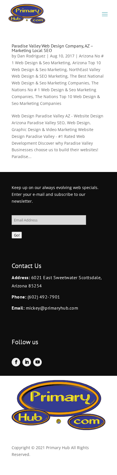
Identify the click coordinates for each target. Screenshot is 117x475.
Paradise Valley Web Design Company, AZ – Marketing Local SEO (52, 48)
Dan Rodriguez (31, 56)
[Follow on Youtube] (37, 362)
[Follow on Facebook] (16, 362)
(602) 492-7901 (44, 297)
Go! (17, 235)
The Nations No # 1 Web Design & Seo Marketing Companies (55, 89)
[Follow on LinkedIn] (26, 362)
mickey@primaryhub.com (51, 308)
